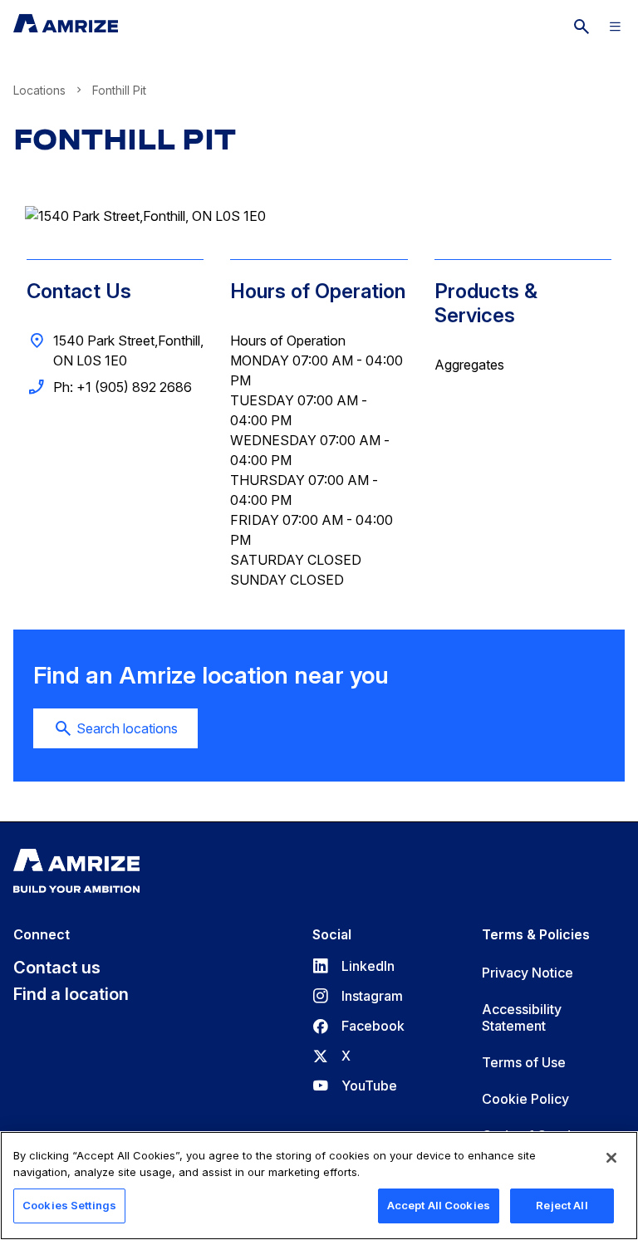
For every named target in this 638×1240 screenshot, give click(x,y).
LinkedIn (353, 966)
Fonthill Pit (124, 139)
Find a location (71, 994)
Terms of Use (524, 1062)
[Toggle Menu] (615, 27)
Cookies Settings (69, 1205)
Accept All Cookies (438, 1205)
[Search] (581, 27)
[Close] (611, 1158)
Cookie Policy (525, 1099)
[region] (319, 1185)
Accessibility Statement (522, 1017)
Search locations (127, 728)
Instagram (357, 996)
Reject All (561, 1205)
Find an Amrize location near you (211, 676)
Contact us (57, 968)
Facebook (358, 1025)
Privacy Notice (527, 972)
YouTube (354, 1085)
